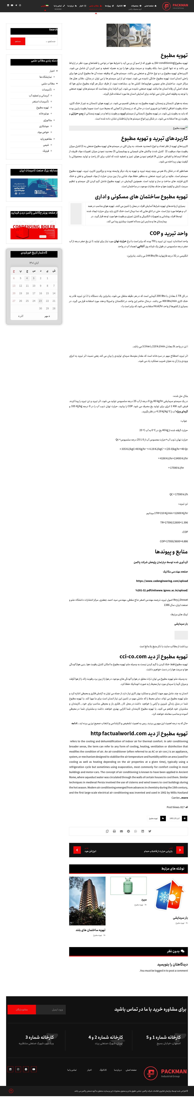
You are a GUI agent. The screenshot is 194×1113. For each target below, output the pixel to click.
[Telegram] (26, 1069)
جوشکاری (44, 126)
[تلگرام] (16, 5)
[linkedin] (10, 1069)
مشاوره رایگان (22, 1009)
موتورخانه (44, 114)
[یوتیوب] (12, 5)
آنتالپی (140, 246)
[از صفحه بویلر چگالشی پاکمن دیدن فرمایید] (34, 230)
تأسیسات (47, 90)
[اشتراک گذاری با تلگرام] (128, 831)
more (184, 798)
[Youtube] (34, 1069)
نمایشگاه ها (45, 77)
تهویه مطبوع (153, 818)
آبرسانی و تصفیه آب (39, 96)
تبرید (123, 114)
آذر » (20, 316)
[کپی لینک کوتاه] (107, 831)
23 (40, 301)
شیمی (46, 145)
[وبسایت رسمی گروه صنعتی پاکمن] (175, 6)
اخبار (52, 71)
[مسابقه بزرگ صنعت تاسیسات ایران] (34, 187)
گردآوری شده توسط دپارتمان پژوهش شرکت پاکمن (161, 562)
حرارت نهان (120, 241)
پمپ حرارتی (77, 114)
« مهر (47, 316)
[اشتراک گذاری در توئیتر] (150, 831)
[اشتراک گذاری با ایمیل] (121, 831)
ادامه (74, 723)
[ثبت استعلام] (30, 6)
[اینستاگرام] (20, 5)
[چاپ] (114, 831)
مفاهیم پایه (46, 139)
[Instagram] (18, 1069)
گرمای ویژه (182, 412)
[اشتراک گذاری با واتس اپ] (135, 831)
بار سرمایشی (181, 624)
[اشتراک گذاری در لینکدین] (143, 831)
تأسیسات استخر (40, 102)
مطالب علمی (48, 84)
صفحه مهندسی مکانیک (175, 572)
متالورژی (47, 120)
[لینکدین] (8, 5)
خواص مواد (43, 132)
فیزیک (46, 151)
